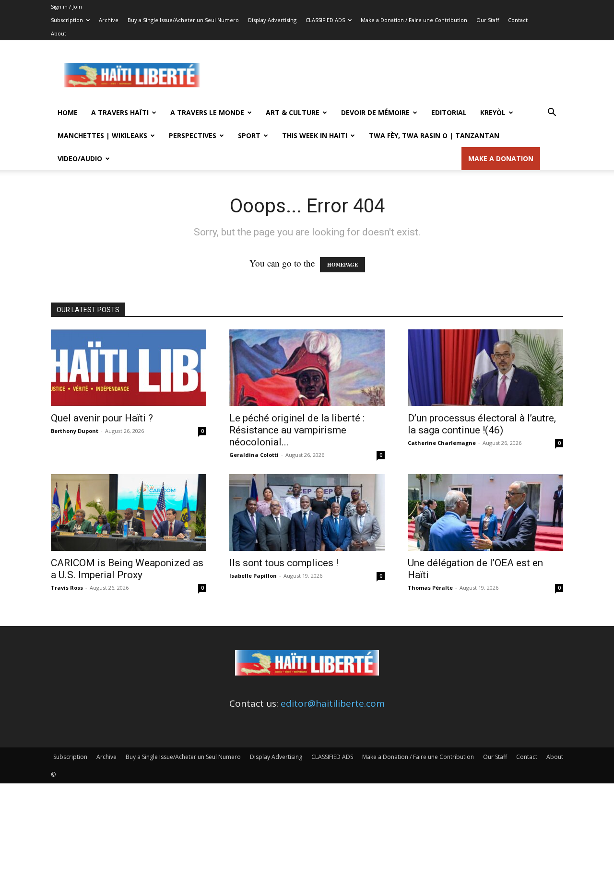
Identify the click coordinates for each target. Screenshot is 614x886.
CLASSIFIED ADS (325, 19)
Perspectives (192, 135)
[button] (551, 112)
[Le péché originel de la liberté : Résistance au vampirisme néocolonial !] (307, 367)
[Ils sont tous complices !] (307, 512)
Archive (108, 19)
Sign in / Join (66, 6)
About (58, 33)
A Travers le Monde (207, 112)
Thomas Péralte (430, 587)
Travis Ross (67, 587)
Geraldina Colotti (254, 454)
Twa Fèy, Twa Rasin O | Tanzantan (434, 135)
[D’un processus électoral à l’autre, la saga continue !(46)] (485, 367)
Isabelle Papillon (253, 575)
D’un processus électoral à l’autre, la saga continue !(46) (482, 424)
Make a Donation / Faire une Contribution (414, 19)
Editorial (449, 112)
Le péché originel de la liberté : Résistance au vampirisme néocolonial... (297, 430)
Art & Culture (292, 112)
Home (68, 112)
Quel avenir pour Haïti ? (102, 418)
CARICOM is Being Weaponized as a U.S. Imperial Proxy (127, 569)
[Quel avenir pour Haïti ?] (128, 367)
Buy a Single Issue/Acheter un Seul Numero (183, 19)
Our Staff (487, 19)
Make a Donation (500, 158)
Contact (518, 19)
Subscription (67, 19)
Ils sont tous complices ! (283, 563)
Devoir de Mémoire (375, 112)
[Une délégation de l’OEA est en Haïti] (485, 512)
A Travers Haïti (120, 112)
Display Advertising (272, 19)
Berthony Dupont (74, 430)
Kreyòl (493, 112)
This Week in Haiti (314, 135)
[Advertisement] (388, 75)
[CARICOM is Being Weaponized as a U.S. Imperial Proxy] (128, 512)
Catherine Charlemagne (442, 442)
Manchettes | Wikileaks (102, 135)
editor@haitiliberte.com (333, 703)
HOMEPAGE (342, 264)
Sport (249, 135)
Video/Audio (80, 158)
